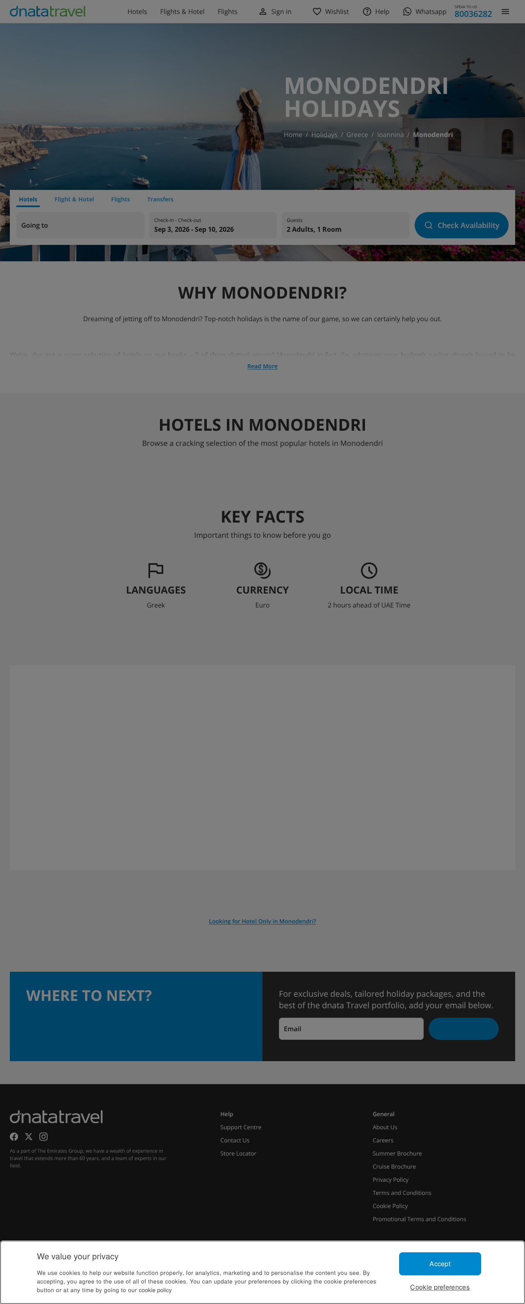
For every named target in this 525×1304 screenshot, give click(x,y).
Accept (439, 1263)
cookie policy (155, 1290)
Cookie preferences (440, 1287)
